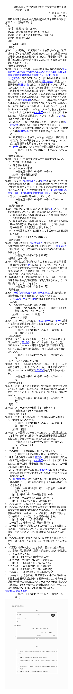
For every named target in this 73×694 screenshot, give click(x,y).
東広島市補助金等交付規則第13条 (32, 292)
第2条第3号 (44, 320)
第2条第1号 (29, 181)
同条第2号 (61, 246)
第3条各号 (44, 469)
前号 (15, 146)
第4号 (57, 320)
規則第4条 (25, 100)
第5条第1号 (19, 299)
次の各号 (38, 112)
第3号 (33, 299)
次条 (61, 115)
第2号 (43, 181)
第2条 (38, 457)
